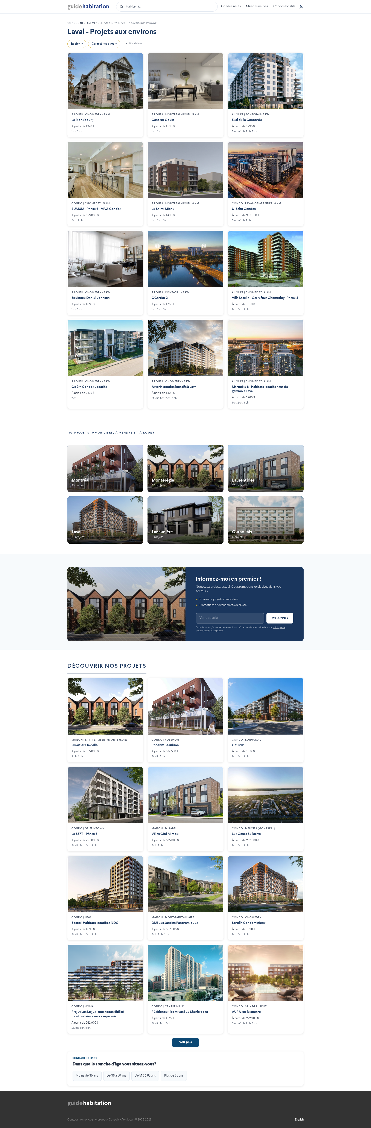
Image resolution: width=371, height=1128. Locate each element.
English (299, 1119)
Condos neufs (231, 6)
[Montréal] (105, 468)
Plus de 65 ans (174, 1075)
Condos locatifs (284, 6)
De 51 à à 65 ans (145, 1075)
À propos (101, 1119)
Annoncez (86, 1119)
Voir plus (185, 1042)
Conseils (114, 1119)
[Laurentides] (266, 468)
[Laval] (105, 520)
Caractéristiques (104, 43)
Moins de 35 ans (87, 1075)
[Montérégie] (185, 468)
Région (77, 43)
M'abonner (280, 618)
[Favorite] (136, 59)
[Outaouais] (266, 520)
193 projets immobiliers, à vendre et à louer (110, 432)
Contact (72, 1119)
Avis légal (127, 1119)
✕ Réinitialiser (133, 43)
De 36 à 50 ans (116, 1075)
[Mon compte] (301, 6)
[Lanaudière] (185, 520)
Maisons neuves (257, 6)
